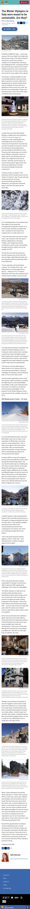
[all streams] (28, 907)
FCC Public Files (7, 888)
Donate (25, 2)
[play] (2, 907)
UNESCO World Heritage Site (12, 137)
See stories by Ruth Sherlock (19, 859)
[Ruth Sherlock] (5, 857)
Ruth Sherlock (10, 21)
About (4, 878)
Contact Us (6, 881)
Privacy (5, 885)
